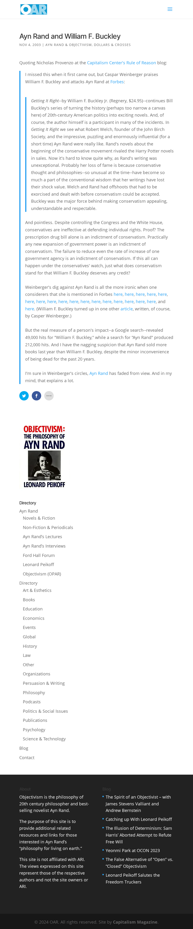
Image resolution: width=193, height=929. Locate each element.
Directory (28, 583)
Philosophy (34, 692)
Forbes (117, 81)
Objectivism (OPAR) (42, 574)
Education (33, 609)
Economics (33, 618)
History (30, 646)
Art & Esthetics (37, 590)
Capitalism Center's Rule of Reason (121, 62)
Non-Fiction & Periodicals (48, 527)
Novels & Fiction (39, 518)
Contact (26, 757)
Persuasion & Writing (44, 683)
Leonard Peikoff (38, 564)
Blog (23, 748)
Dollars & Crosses (112, 44)
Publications (35, 720)
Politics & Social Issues (45, 711)
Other (28, 664)
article (127, 309)
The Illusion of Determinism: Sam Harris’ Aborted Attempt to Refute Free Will (139, 835)
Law (27, 655)
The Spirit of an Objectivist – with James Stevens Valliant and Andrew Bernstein (138, 803)
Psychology (34, 729)
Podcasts (32, 701)
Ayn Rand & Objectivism (68, 44)
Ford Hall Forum (39, 555)
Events (29, 627)
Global (29, 637)
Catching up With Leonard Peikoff (139, 819)
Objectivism (31, 797)
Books (29, 599)
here (118, 294)
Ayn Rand (98, 373)
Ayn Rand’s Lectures (42, 536)
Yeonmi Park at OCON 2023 (133, 850)
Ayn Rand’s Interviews (44, 546)
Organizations (36, 674)
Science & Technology (44, 739)
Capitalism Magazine (135, 922)
